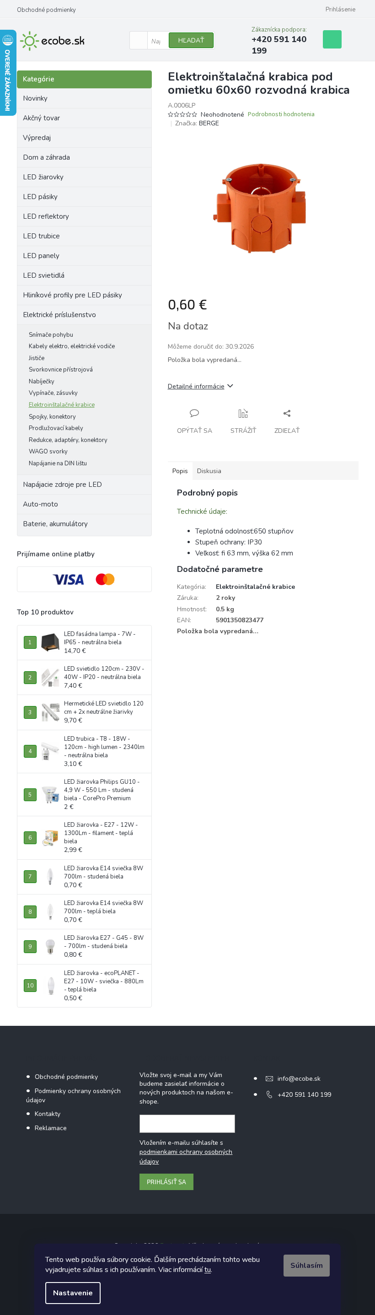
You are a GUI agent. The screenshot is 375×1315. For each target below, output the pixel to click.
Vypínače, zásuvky (53, 393)
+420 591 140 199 (304, 1094)
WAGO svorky (48, 451)
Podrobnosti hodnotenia (281, 114)
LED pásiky (40, 196)
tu (207, 1270)
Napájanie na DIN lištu (58, 463)
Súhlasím (306, 1266)
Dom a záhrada (46, 157)
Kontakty (47, 1114)
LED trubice (41, 236)
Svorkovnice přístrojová (61, 370)
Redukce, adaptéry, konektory (68, 440)
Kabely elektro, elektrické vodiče (72, 346)
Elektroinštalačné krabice (62, 405)
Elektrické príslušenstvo (59, 314)
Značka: (197, 123)
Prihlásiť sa (166, 1182)
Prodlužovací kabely (56, 428)
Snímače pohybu (51, 335)
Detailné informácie (196, 386)
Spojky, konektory (52, 417)
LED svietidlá (43, 275)
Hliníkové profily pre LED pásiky (72, 295)
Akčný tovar (41, 118)
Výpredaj (37, 137)
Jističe (36, 358)
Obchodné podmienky (46, 10)
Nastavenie (73, 1293)
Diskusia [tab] (209, 471)
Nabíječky (41, 381)
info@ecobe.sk (299, 1078)
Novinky (35, 98)
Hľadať (191, 40)
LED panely (41, 255)
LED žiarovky (43, 177)
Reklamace (51, 1128)
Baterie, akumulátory (55, 523)
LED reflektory (46, 216)
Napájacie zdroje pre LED (62, 484)
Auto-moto (40, 504)
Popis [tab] (180, 471)
